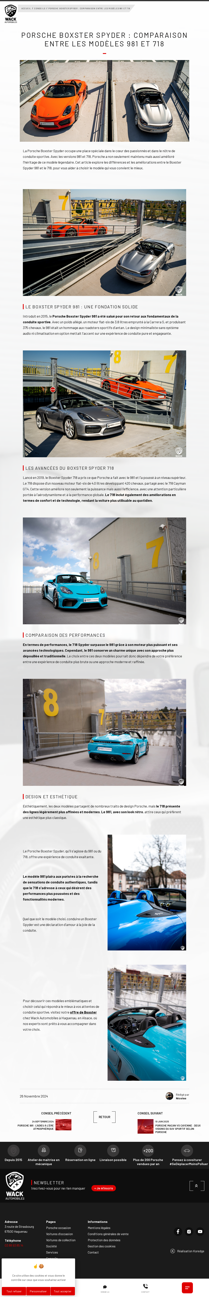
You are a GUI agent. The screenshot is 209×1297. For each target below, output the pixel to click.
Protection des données (104, 1240)
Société (51, 1246)
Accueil (26, 8)
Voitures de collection (61, 1240)
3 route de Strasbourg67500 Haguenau (19, 1229)
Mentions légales (99, 1228)
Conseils (39, 8)
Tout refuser (14, 1291)
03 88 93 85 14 (14, 1245)
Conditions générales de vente (108, 1234)
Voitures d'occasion (59, 1234)
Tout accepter (62, 1291)
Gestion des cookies (102, 1246)
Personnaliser (38, 1291)
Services (52, 1252)
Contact (93, 1252)
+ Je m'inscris (103, 1188)
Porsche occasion (58, 1228)
